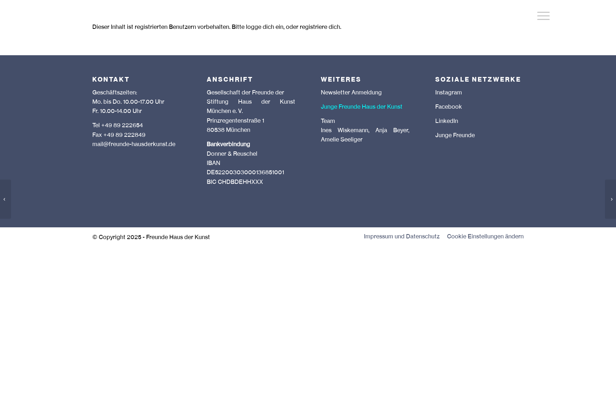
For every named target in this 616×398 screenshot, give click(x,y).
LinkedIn (446, 121)
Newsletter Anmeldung (351, 93)
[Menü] (543, 16)
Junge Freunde (455, 136)
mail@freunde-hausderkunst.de (133, 145)
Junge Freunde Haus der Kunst (361, 107)
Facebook (448, 107)
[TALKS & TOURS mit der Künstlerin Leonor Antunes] (5, 199)
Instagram (448, 93)
